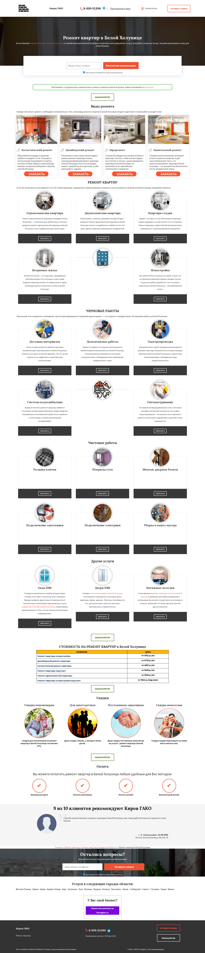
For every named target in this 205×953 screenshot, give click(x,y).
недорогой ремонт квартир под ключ (46, 43)
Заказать (45, 238)
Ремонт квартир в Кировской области (99, 847)
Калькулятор (151, 8)
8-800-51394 (92, 8)
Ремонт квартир (72, 847)
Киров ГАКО (22, 928)
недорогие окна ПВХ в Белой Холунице (38, 606)
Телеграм (149, 87)
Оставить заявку (179, 8)
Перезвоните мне (120, 8)
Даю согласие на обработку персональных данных (104, 73)
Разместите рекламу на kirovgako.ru (102, 910)
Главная (58, 847)
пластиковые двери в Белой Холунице (106, 593)
